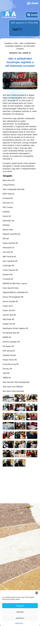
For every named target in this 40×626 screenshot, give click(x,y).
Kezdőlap (8, 43)
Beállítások (20, 618)
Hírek (16, 43)
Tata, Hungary (23, 29)
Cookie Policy (19, 623)
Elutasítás (20, 612)
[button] (37, 593)
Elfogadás (20, 606)
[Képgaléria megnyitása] (8, 398)
